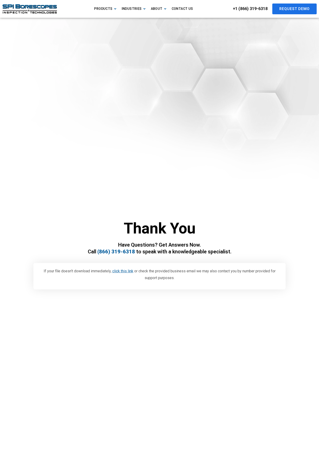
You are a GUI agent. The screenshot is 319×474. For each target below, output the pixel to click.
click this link (122, 271)
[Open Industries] (144, 8)
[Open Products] (115, 8)
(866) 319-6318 (116, 252)
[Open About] (165, 8)
